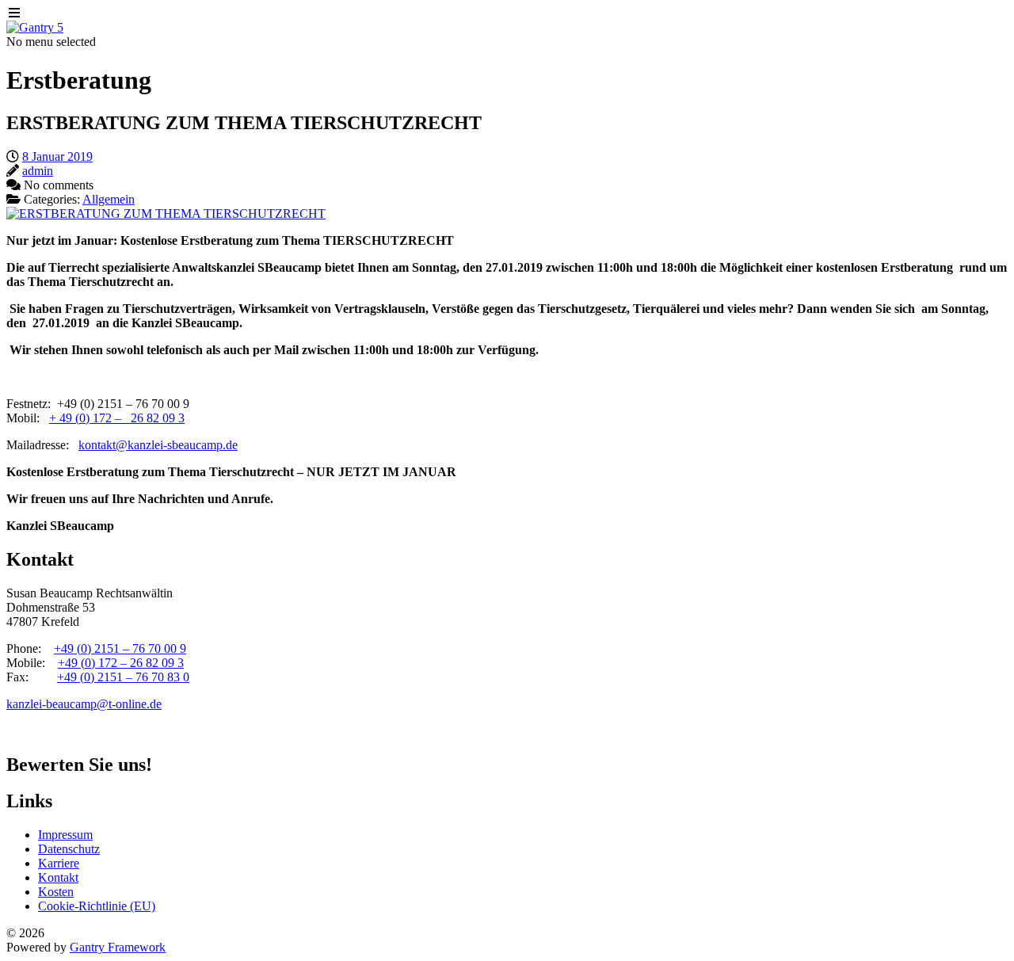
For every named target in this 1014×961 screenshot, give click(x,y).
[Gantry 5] (34, 27)
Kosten (56, 891)
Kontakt (58, 877)
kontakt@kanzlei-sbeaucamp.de (158, 445)
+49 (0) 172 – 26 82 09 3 (121, 662)
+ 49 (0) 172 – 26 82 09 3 (117, 418)
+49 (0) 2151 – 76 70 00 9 (120, 648)
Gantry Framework (118, 947)
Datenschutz (69, 849)
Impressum (65, 834)
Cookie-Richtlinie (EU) (96, 906)
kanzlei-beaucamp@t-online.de (84, 704)
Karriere (58, 863)
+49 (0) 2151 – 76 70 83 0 (123, 677)
